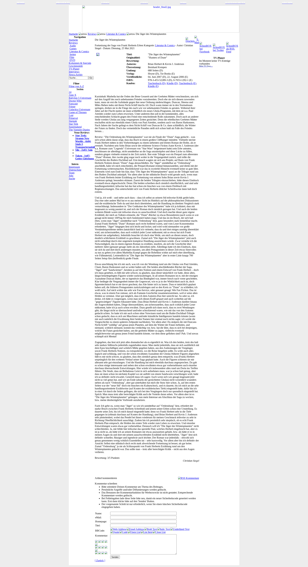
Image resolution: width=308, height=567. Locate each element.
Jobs (71, 175)
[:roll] (96, 547)
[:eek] (99, 547)
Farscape (73, 103)
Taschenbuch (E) (187, 83)
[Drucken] (190, 39)
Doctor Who (75, 100)
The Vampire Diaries (79, 129)
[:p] (96, 545)
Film (71, 57)
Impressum (74, 167)
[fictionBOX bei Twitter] (219, 46)
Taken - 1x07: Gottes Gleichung (84, 157)
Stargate (73, 121)
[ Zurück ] (100, 560)
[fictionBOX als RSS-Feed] (232, 46)
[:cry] (99, 553)
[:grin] (99, 541)
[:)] (96, 541)
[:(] (103, 553)
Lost (71, 115)
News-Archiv (76, 74)
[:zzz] (106, 547)
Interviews (74, 71)
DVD (72, 60)
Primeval (73, 118)
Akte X (72, 95)
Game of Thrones (78, 112)
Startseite (73, 34)
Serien (72, 54)
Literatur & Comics (116, 34)
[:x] (106, 553)
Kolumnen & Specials (80, 63)
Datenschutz (75, 169)
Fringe (72, 106)
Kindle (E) (153, 86)
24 (70, 92)
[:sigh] (96, 550)
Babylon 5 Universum (80, 98)
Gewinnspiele (76, 66)
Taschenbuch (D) (156, 83)
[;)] (103, 541)
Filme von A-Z (76, 86)
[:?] (96, 553)
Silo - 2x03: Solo (84, 150)
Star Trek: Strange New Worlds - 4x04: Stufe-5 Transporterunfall (85, 141)
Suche (72, 178)
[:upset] (103, 547)
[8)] (106, 541)
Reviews (92, 34)
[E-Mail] (196, 39)
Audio (72, 45)
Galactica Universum (79, 109)
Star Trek (73, 124)
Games (73, 48)
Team (71, 172)
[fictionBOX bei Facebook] (206, 46)
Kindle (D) (172, 83)
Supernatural (75, 126)
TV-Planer (74, 68)
